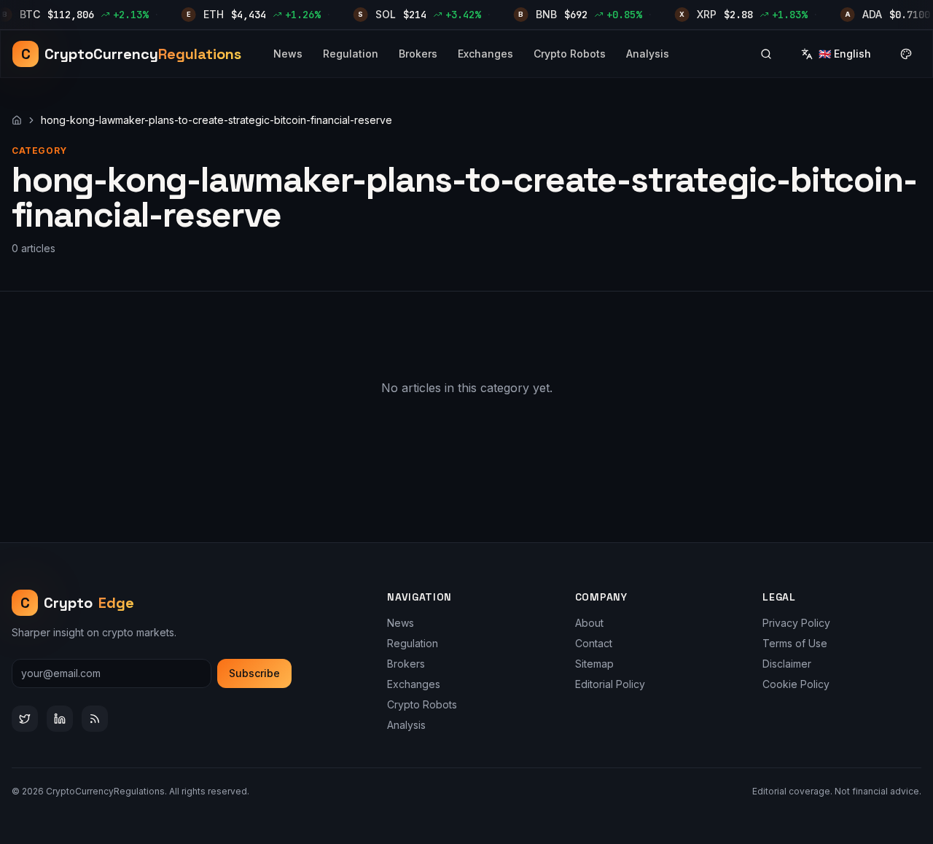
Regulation (350, 53)
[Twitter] (25, 719)
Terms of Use (794, 643)
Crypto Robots (570, 53)
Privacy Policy (796, 623)
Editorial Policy (610, 684)
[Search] (766, 54)
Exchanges (485, 53)
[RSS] (95, 719)
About (589, 623)
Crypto (77, 602)
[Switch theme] (906, 54)
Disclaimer (786, 663)
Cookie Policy (795, 684)
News (287, 53)
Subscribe (254, 673)
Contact (593, 643)
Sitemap (594, 663)
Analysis (647, 53)
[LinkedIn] (60, 719)
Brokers (418, 53)
